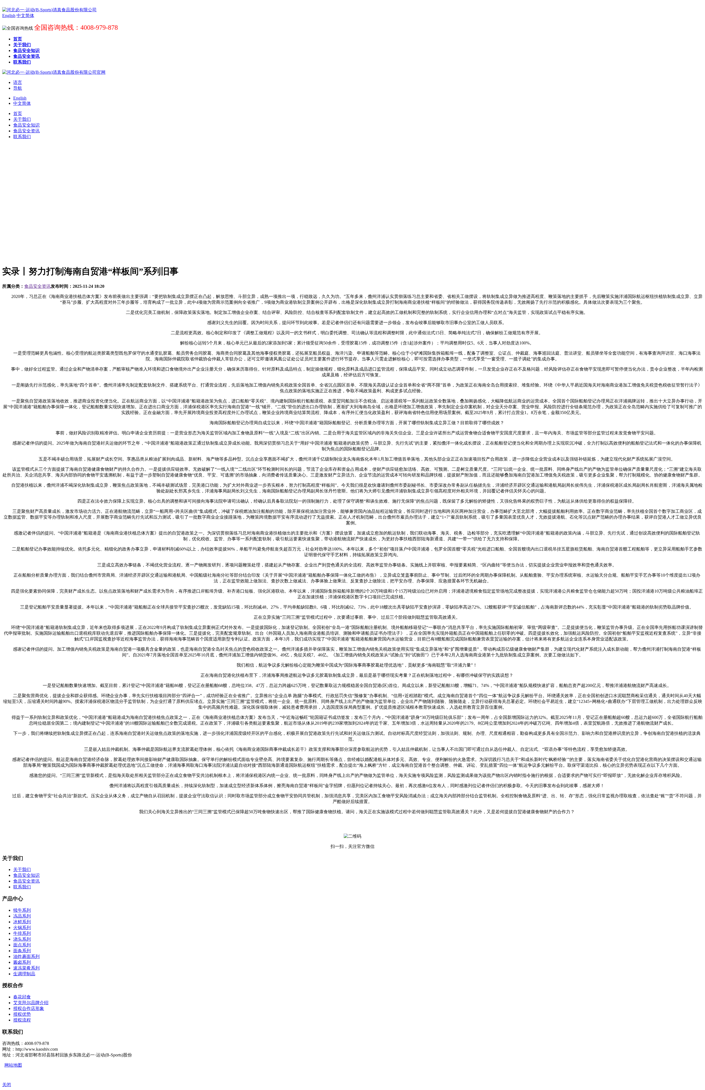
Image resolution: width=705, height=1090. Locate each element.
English (19, 98)
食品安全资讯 (37, 286)
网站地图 (13, 1065)
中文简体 (22, 103)
